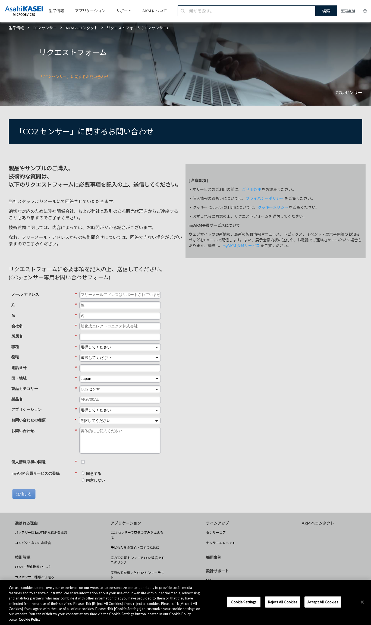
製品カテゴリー (44, 388)
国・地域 (44, 378)
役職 (44, 357)
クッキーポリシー (273, 207)
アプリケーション (44, 409)
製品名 (17, 399)
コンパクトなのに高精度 (33, 543)
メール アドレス (44, 294)
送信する (24, 494)
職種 (44, 347)
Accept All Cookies (322, 601)
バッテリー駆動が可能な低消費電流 (41, 533)
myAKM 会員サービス (241, 245)
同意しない (95, 480)
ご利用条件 (251, 189)
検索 (326, 10)
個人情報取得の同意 (44, 462)
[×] (362, 602)
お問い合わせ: (44, 430)
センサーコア (216, 533)
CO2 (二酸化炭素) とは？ (33, 567)
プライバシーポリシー (265, 198)
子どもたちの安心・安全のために (135, 547)
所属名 (44, 336)
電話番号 (44, 367)
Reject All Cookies (282, 601)
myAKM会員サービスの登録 (44, 473)
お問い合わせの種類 (43, 420)
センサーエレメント (220, 543)
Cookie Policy (29, 619)
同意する (93, 473)
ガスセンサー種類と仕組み (34, 577)
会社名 (44, 326)
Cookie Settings (243, 601)
